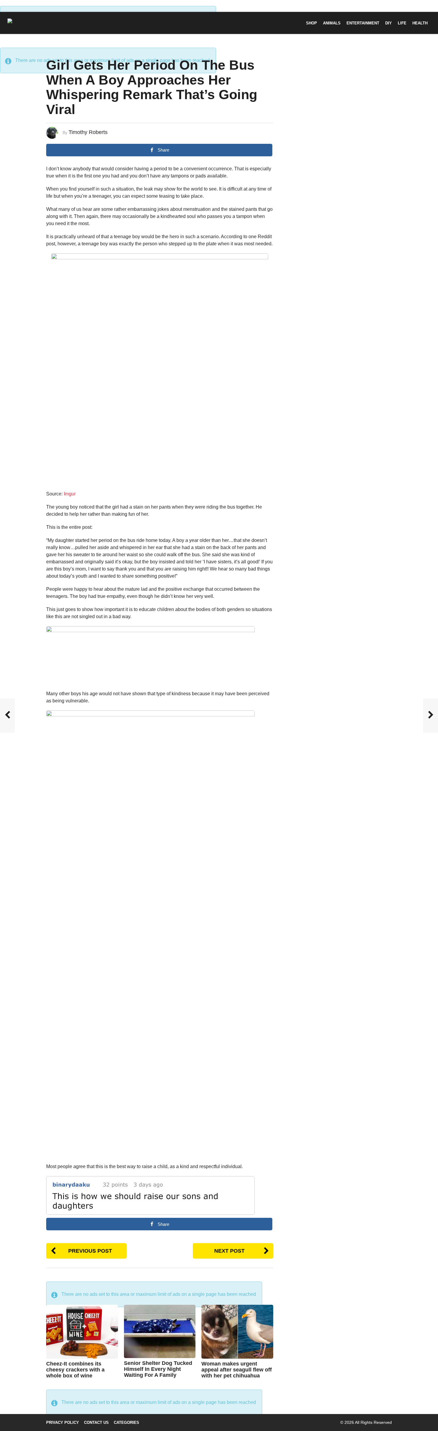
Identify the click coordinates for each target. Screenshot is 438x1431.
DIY (388, 23)
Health (420, 23)
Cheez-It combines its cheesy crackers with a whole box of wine (75, 1370)
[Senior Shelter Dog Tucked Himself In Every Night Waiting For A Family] (160, 1331)
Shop (311, 23)
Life (402, 23)
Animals (332, 23)
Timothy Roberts (88, 132)
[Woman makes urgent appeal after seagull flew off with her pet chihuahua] (237, 1331)
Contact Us (96, 1422)
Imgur (70, 493)
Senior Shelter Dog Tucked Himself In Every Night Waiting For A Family (158, 1369)
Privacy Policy (62, 1422)
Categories (126, 1422)
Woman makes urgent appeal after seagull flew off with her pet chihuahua (236, 1370)
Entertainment (363, 23)
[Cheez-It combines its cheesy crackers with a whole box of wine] (82, 1331)
